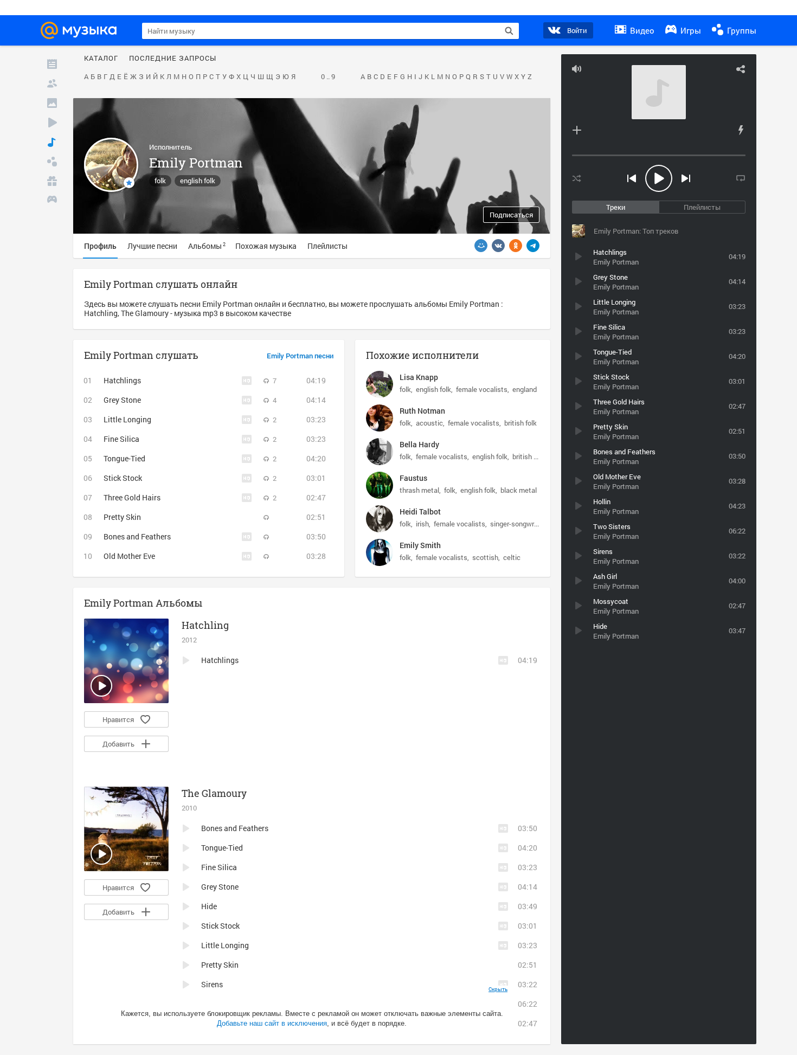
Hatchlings (122, 380)
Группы (740, 30)
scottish (485, 557)
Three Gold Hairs (132, 497)
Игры (689, 30)
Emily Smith (420, 545)
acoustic (429, 423)
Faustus (413, 478)
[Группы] (52, 161)
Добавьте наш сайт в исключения (272, 1023)
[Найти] (509, 31)
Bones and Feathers (137, 536)
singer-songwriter (517, 524)
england (524, 389)
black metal (518, 490)
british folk (520, 423)
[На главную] (82, 30)
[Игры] (52, 200)
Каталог (101, 58)
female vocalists (481, 389)
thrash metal (419, 490)
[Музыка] (52, 142)
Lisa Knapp (419, 377)
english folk (197, 180)
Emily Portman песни (300, 356)
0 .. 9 (328, 77)
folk (160, 180)
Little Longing (127, 419)
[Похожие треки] (740, 130)
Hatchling (205, 625)
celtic (511, 557)
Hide (209, 906)
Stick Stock (123, 478)
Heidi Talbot (420, 511)
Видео (641, 30)
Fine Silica (121, 439)
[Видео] (52, 122)
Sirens (212, 984)
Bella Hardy (419, 444)
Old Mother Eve (129, 556)
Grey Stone (122, 400)
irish (422, 524)
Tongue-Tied (124, 458)
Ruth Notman (422, 411)
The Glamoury (214, 793)
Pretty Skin (122, 517)
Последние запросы (172, 58)
